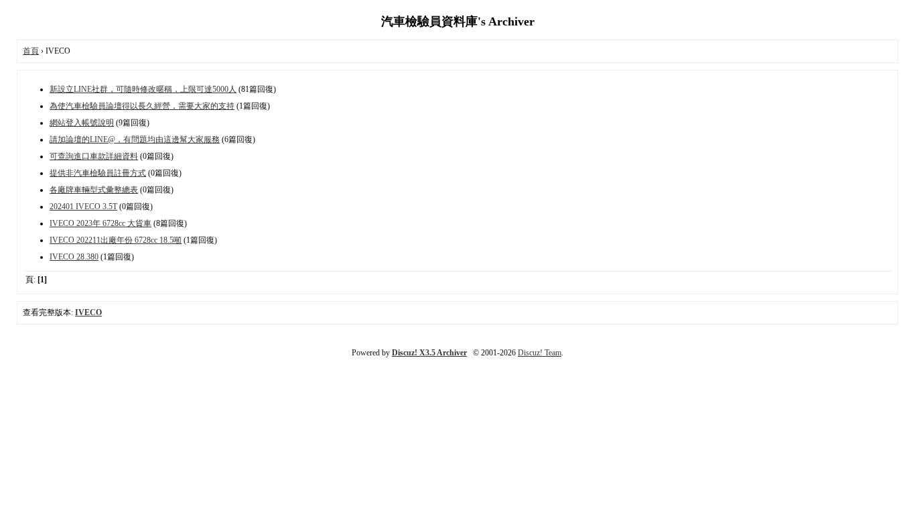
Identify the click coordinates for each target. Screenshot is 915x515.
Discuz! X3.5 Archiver (429, 352)
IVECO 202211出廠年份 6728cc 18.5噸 (116, 240)
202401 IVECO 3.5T (83, 206)
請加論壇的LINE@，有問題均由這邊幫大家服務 (135, 139)
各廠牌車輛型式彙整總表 (94, 189)
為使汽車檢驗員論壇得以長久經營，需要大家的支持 (142, 106)
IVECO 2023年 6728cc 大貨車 (100, 223)
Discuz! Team (539, 352)
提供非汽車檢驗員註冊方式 (98, 173)
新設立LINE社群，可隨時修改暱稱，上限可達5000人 (143, 89)
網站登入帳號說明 (82, 122)
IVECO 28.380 (74, 257)
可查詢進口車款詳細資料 (94, 156)
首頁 (31, 51)
